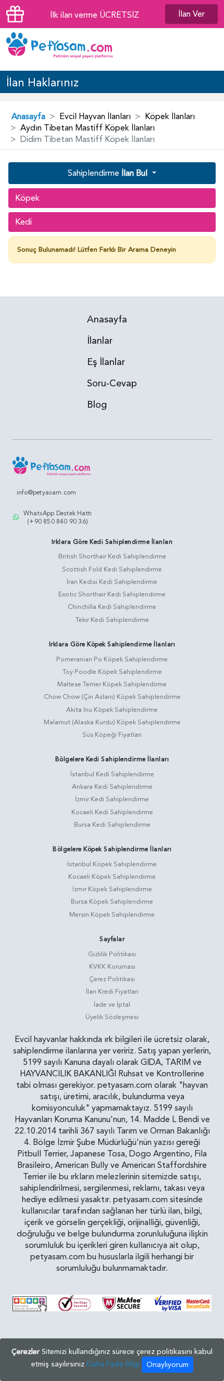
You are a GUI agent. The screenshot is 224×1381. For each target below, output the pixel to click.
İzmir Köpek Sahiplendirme (112, 889)
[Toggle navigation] (207, 49)
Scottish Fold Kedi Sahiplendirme (112, 569)
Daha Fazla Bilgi (113, 1364)
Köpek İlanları (170, 116)
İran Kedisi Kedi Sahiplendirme (112, 582)
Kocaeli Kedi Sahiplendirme (112, 812)
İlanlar (100, 340)
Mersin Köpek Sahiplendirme (112, 914)
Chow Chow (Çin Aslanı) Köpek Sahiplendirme (112, 697)
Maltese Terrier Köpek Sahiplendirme (112, 684)
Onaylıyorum (167, 1365)
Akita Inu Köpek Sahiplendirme (112, 710)
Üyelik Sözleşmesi (112, 1017)
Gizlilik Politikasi (112, 954)
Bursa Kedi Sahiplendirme (112, 824)
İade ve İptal (112, 1004)
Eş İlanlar (106, 362)
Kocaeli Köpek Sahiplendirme (112, 876)
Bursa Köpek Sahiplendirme (112, 901)
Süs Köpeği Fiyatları (112, 735)
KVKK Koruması (112, 966)
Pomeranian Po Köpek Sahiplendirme (112, 659)
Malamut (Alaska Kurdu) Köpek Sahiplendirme (112, 722)
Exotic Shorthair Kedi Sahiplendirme (112, 594)
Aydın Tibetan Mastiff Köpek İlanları (87, 128)
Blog (97, 404)
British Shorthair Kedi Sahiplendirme (112, 556)
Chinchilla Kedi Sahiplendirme (112, 607)
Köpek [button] (27, 198)
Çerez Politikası (112, 979)
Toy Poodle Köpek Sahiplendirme (112, 672)
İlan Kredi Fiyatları (112, 991)
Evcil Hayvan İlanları (95, 116)
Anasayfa (28, 116)
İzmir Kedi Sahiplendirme (112, 799)
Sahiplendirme (107, 173)
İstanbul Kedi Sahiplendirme (112, 774)
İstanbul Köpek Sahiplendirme (112, 864)
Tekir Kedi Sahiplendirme (112, 620)
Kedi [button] (23, 222)
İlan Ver (191, 14)
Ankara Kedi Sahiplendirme (112, 787)
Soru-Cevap (112, 383)
